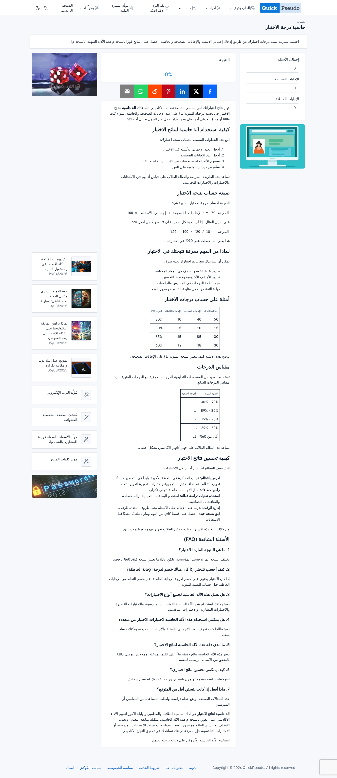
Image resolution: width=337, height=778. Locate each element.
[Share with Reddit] (155, 91)
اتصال (70, 767)
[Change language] (46, 7)
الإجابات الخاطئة (287, 99)
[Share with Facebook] (210, 91)
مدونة (193, 767)
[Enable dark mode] (38, 8)
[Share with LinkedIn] (182, 91)
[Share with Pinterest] (168, 91)
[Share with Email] (127, 91)
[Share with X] (196, 91)
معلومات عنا (174, 767)
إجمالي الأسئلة (288, 59)
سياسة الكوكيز (90, 767)
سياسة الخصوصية (120, 767)
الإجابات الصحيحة (286, 79)
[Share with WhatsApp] (141, 91)
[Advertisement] (64, 174)
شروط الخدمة (149, 767)
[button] (243, 7)
